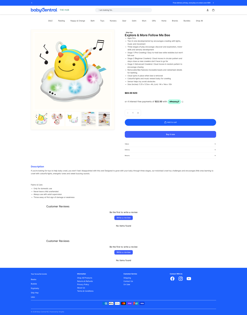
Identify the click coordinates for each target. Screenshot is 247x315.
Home (163, 21)
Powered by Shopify (57, 312)
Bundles (187, 21)
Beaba (33, 279)
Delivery (127, 149)
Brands (175, 21)
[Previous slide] (32, 3)
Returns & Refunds (85, 281)
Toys (102, 21)
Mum (144, 21)
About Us (81, 288)
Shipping (127, 278)
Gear (124, 21)
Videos (127, 144)
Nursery (113, 21)
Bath (93, 21)
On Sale (126, 284)
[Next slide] (213, 3)
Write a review (124, 217)
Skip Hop (35, 293)
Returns (127, 155)
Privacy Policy (83, 284)
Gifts (154, 21)
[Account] (207, 10)
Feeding (61, 21)
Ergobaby (35, 288)
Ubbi (33, 297)
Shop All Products (84, 278)
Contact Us (128, 281)
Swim (134, 21)
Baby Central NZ (43, 312)
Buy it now (170, 134)
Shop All (199, 21)
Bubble (34, 284)
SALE (50, 21)
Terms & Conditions (85, 291)
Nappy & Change (77, 21)
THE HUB (64, 10)
